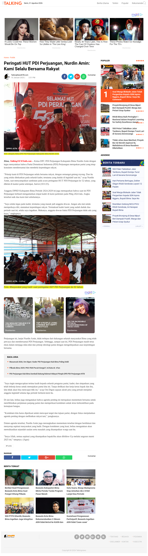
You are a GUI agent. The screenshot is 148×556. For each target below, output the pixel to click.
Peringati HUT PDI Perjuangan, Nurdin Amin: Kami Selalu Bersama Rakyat (47, 66)
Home (6, 58)
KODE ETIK (137, 542)
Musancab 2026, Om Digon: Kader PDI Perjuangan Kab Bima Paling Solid (39, 362)
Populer (125, 3)
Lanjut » (139, 226)
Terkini (115, 3)
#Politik (9, 446)
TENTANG (114, 537)
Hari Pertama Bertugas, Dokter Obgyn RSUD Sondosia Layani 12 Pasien (127, 184)
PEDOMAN (137, 537)
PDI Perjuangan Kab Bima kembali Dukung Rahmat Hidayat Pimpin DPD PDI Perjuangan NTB (47, 374)
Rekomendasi (138, 3)
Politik (12, 58)
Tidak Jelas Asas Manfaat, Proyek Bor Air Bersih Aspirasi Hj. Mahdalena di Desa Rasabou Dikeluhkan (128, 144)
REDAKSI (125, 537)
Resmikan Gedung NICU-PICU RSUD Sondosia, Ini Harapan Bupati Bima (125, 207)
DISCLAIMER (115, 542)
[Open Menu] (3, 3)
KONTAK (125, 542)
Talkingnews (81, 550)
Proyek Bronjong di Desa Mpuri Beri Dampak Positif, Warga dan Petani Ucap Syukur (126, 107)
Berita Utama (103, 3)
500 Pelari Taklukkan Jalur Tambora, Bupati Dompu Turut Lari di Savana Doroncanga (128, 131)
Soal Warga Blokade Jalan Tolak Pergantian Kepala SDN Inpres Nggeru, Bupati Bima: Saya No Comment (126, 195)
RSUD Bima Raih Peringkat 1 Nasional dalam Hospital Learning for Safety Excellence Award (128, 119)
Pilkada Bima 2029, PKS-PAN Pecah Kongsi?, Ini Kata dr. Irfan (34, 368)
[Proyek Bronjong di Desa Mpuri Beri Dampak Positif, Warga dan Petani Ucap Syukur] (105, 108)
